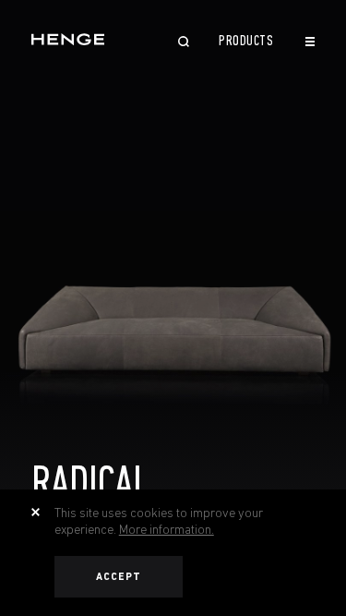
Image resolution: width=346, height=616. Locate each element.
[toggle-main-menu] (310, 41)
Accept (119, 577)
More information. (166, 529)
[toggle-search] (183, 43)
